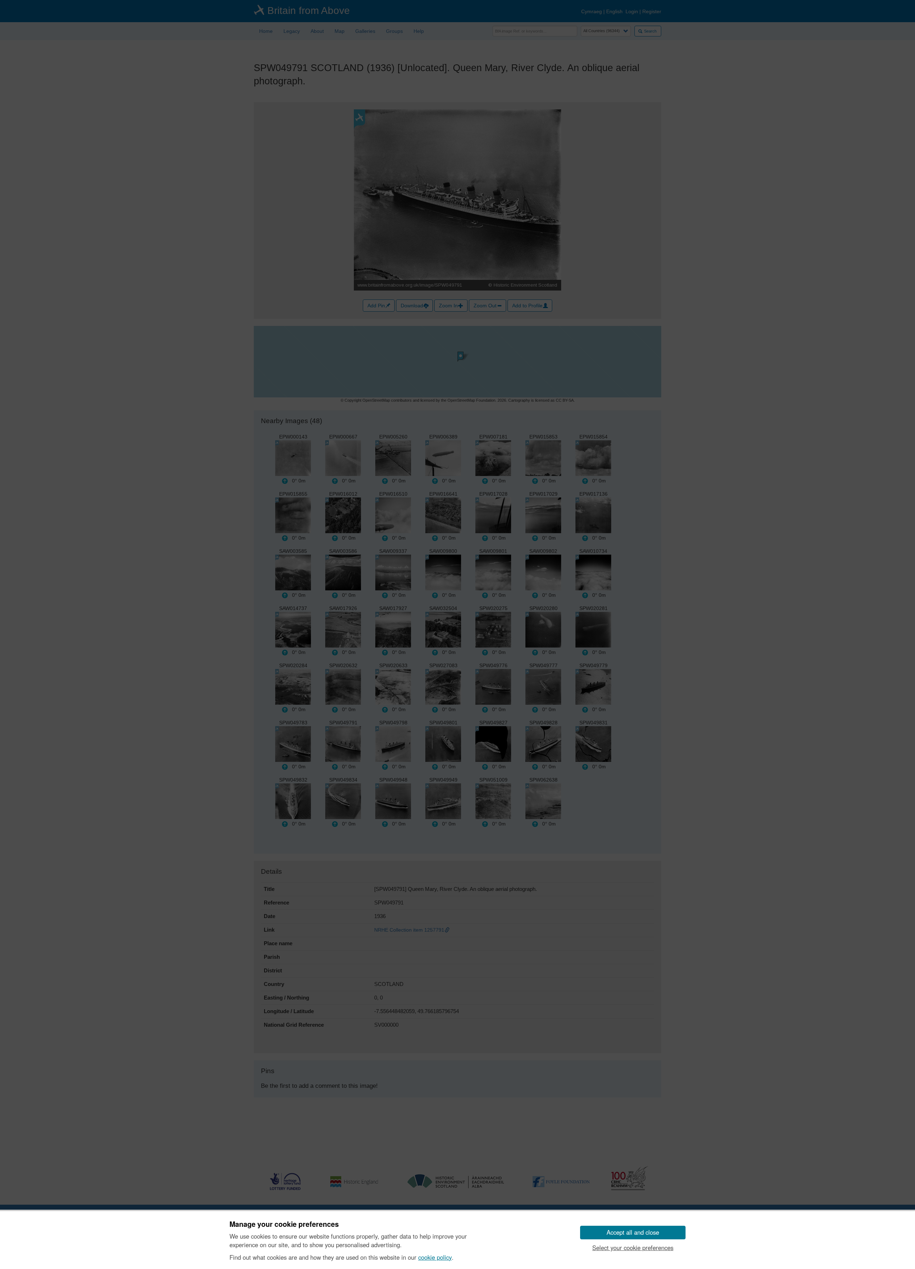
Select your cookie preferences (632, 1247)
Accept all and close (633, 1232)
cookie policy (435, 1257)
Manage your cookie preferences (284, 1224)
